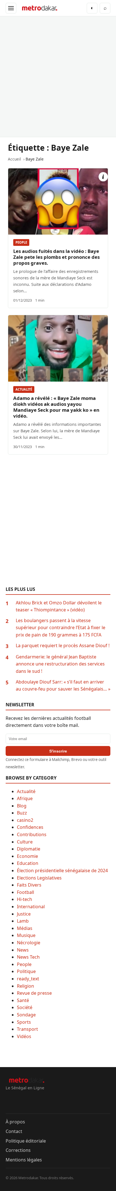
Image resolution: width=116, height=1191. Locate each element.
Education (27, 863)
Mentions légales (24, 1160)
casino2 (25, 820)
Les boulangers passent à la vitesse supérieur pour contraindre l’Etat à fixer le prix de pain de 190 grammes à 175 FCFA (60, 627)
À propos (15, 1122)
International (31, 906)
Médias (24, 928)
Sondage (26, 1015)
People (21, 242)
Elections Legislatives (39, 878)
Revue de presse (34, 993)
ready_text (28, 979)
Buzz (22, 813)
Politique (26, 971)
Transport (27, 1029)
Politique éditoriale (26, 1141)
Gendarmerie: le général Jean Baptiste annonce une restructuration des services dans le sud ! (60, 664)
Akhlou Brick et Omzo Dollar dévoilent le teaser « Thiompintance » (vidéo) (59, 606)
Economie (27, 856)
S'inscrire (58, 751)
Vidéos (24, 1036)
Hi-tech (24, 899)
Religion (25, 986)
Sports (24, 1022)
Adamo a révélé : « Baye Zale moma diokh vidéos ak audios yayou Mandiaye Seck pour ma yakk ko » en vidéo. (56, 407)
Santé (23, 1000)
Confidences (30, 827)
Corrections (18, 1150)
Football (25, 892)
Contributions (31, 834)
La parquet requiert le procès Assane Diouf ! (63, 645)
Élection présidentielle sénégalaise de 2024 (62, 870)
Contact (14, 1131)
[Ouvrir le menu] (11, 8)
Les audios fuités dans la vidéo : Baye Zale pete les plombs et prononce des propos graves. (56, 257)
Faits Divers (29, 885)
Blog (21, 806)
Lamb (23, 921)
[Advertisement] (58, 77)
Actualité (23, 389)
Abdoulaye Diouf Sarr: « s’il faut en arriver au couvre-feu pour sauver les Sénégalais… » (63, 685)
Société (24, 1007)
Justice (24, 914)
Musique (26, 935)
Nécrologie (28, 943)
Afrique (25, 798)
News (23, 950)
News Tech (28, 957)
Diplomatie (28, 849)
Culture (25, 842)
